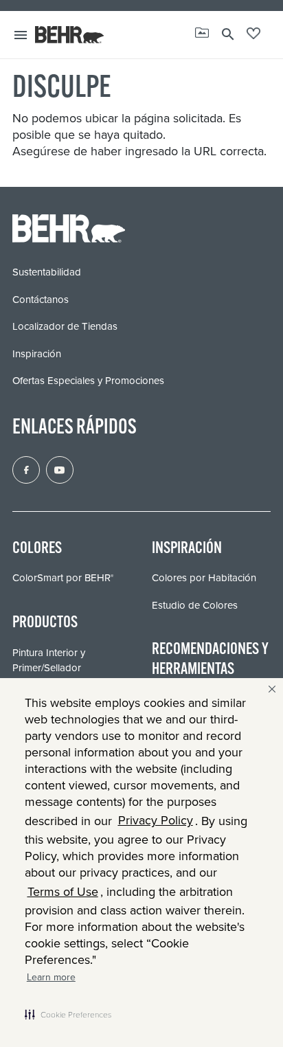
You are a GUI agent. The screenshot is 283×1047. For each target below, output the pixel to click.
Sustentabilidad (46, 272)
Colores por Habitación (204, 577)
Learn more (51, 977)
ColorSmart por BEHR (62, 577)
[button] (68, 1014)
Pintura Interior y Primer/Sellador (48, 660)
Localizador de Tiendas (64, 326)
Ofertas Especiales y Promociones (88, 380)
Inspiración (36, 353)
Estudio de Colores (195, 605)
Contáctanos (40, 299)
